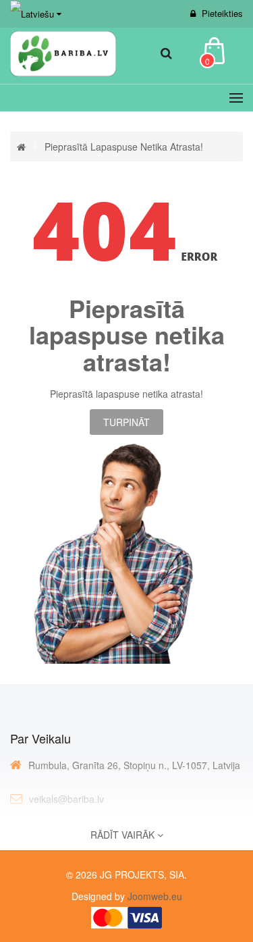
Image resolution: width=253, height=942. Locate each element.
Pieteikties (222, 13)
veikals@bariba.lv (66, 799)
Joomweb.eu (153, 896)
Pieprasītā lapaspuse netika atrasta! (124, 146)
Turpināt (126, 422)
